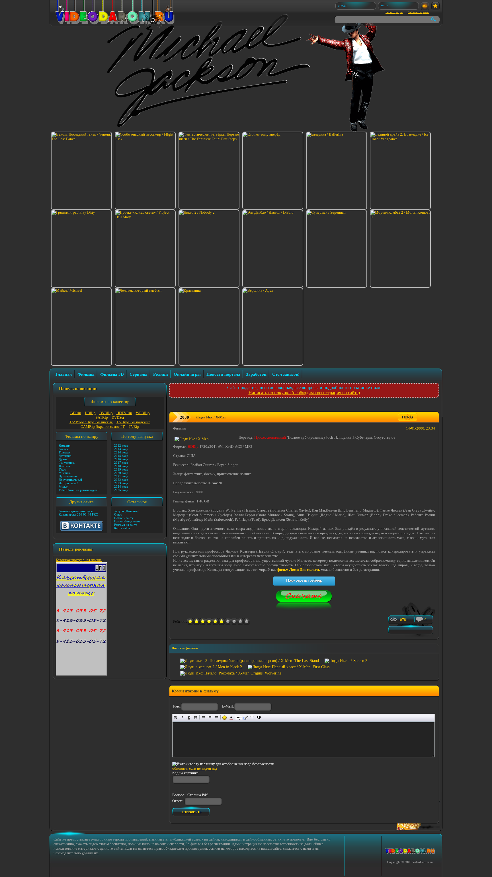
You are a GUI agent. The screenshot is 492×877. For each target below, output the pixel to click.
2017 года (121, 462)
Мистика (65, 473)
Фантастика (67, 462)
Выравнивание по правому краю (216, 717)
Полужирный (176, 717)
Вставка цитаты (245, 717)
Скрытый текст (239, 717)
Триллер (64, 452)
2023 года (121, 483)
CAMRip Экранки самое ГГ (103, 426)
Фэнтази (64, 466)
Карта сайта (122, 528)
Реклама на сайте (125, 524)
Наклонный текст (182, 717)
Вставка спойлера (258, 717)
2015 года (121, 455)
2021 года (121, 476)
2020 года (121, 473)
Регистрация (394, 12)
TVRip (134, 426)
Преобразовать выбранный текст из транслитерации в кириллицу (252, 717)
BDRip (75, 413)
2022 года (121, 479)
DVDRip (106, 413)
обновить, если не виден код (194, 768)
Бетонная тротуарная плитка (79, 560)
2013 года (121, 449)
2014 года (121, 452)
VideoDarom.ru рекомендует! (79, 490)
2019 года (121, 469)
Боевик (63, 449)
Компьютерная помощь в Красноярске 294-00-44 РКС (78, 512)
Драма (63, 459)
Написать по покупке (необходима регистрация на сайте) (304, 392)
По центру (210, 717)
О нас (118, 514)
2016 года (121, 459)
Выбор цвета (231, 717)
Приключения (68, 476)
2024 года (121, 486)
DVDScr (118, 417)
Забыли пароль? (418, 12)
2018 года (121, 466)
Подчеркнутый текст (189, 717)
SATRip (102, 417)
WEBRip (143, 413)
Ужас (62, 469)
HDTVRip (124, 413)
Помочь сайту (124, 518)
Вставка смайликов (224, 717)
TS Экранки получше (133, 422)
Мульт (63, 486)
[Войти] (425, 6)
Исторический (68, 483)
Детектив (65, 455)
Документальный (70, 479)
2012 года (121, 445)
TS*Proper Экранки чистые (91, 422)
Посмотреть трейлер (304, 580)
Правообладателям (127, 521)
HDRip (90, 413)
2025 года (121, 490)
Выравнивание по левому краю (203, 717)
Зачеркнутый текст (195, 717)
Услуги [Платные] (126, 511)
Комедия (64, 445)
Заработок (256, 374)
